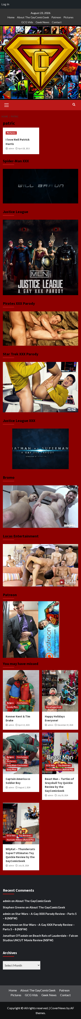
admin (11, 148)
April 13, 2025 (24, 725)
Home (11, 17)
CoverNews (58, 1008)
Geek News (42, 22)
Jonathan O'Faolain (15, 935)
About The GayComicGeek (33, 17)
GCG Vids (27, 22)
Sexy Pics (11, 769)
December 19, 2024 (65, 725)
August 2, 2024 (24, 787)
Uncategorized (53, 707)
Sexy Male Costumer (17, 765)
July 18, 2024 (23, 865)
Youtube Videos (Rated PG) (59, 769)
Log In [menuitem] (5, 4)
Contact (57, 22)
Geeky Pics (12, 707)
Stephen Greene (14, 907)
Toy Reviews (64, 765)
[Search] (74, 104)
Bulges (10, 703)
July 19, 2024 (62, 795)
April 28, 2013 (24, 148)
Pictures (68, 17)
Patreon (56, 17)
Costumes (22, 703)
